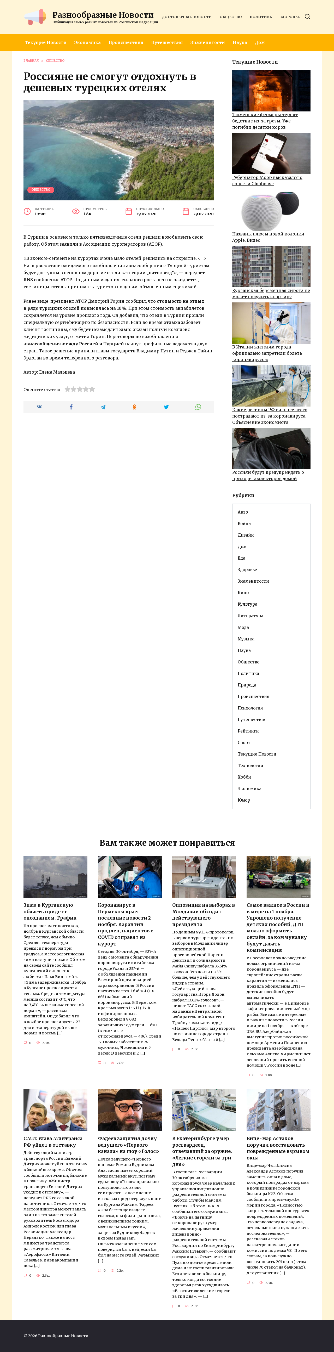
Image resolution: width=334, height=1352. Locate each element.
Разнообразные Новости (103, 15)
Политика (261, 17)
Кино (243, 592)
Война (244, 523)
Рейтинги (248, 731)
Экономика (87, 42)
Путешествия (167, 42)
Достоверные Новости (187, 17)
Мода (243, 627)
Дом (260, 42)
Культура (247, 604)
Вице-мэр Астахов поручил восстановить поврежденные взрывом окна (278, 1148)
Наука (240, 42)
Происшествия (126, 42)
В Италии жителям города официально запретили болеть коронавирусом (267, 353)
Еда (241, 558)
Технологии (250, 765)
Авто (243, 512)
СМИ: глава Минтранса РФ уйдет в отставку (52, 1142)
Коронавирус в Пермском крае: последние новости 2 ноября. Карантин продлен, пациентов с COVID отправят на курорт (125, 924)
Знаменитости (207, 42)
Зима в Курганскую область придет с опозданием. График (49, 911)
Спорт (244, 742)
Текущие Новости (46, 42)
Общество (231, 17)
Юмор (244, 800)
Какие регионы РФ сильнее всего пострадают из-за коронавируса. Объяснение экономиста (269, 416)
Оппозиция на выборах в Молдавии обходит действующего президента (203, 914)
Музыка (246, 638)
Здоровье (290, 17)
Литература (250, 615)
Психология (250, 708)
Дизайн (246, 535)
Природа (247, 685)
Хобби (244, 777)
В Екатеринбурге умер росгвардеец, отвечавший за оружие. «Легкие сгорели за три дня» (202, 1151)
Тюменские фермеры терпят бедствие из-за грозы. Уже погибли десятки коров (265, 121)
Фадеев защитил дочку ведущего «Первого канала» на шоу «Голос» (128, 1145)
